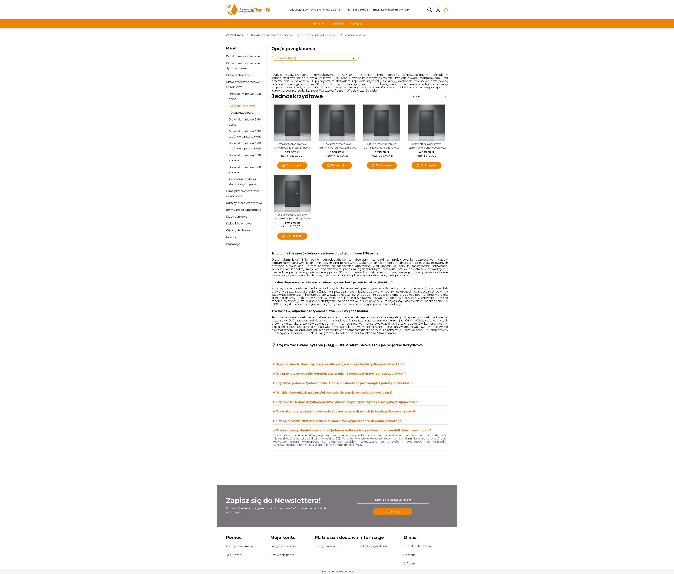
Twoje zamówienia (283, 546)
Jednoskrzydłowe (242, 106)
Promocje (233, 244)
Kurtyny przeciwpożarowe (244, 203)
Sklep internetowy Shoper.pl (337, 571)
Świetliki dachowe (239, 223)
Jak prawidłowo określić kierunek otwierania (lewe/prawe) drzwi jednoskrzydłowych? (341, 373)
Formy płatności (326, 546)
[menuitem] (316, 24)
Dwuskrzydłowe (241, 112)
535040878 (360, 9)
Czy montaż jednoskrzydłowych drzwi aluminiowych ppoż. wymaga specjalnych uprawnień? (346, 402)
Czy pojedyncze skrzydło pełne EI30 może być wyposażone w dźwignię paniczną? (338, 421)
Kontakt (409, 555)
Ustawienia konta (282, 555)
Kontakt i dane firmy (418, 546)
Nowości (232, 237)
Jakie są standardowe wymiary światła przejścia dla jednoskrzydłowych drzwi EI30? (340, 364)
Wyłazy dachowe (238, 230)
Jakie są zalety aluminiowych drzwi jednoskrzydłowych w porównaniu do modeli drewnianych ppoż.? (353, 430)
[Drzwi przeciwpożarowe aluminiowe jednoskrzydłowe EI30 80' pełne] (426, 123)
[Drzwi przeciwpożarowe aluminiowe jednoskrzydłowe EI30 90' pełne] (292, 193)
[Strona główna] (244, 10)
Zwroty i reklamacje (239, 546)
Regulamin (234, 555)
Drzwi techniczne (238, 75)
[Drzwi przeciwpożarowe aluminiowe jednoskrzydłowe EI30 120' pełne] (381, 123)
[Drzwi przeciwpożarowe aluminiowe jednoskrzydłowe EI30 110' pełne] (337, 123)
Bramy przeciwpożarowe (243, 210)
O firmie (409, 563)
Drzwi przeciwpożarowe (243, 56)
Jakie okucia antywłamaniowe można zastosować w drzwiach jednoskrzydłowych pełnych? (345, 411)
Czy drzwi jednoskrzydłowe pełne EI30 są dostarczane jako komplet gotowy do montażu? (344, 383)
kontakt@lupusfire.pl (395, 9)
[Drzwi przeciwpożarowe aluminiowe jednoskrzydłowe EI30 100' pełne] (292, 123)
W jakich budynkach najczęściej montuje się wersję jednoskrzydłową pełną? (334, 392)
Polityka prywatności (373, 546)
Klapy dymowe (236, 216)
